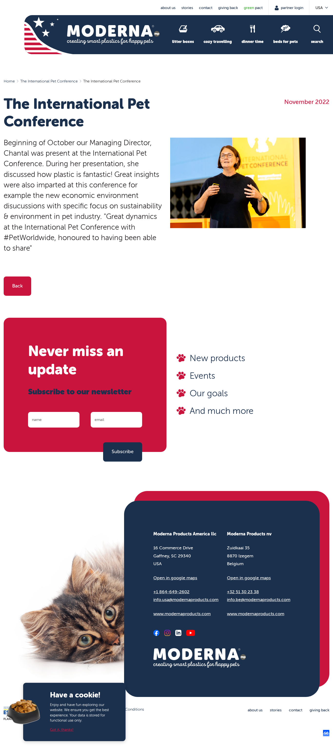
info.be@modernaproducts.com (258, 599)
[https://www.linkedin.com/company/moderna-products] (178, 633)
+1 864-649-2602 (171, 591)
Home (9, 81)
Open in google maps (175, 577)
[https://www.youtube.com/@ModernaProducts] (190, 633)
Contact (205, 8)
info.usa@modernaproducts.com (185, 599)
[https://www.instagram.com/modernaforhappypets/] (167, 633)
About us (168, 8)
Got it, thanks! (61, 730)
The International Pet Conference (49, 81)
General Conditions (127, 709)
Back (17, 286)
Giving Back (228, 8)
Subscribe (123, 452)
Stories (187, 8)
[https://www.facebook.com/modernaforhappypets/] (156, 633)
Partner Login (291, 8)
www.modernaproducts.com (182, 613)
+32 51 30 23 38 (243, 591)
